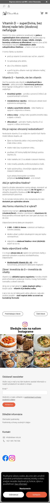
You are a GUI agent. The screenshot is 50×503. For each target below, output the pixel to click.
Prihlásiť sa (9, 405)
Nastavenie (25, 488)
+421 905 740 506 (13, 441)
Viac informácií (21, 484)
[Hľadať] (4, 6)
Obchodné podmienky (10, 419)
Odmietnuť (13, 494)
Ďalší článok (41, 314)
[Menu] (46, 13)
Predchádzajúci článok (13, 314)
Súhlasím (36, 494)
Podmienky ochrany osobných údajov (16, 422)
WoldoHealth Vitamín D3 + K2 (19, 262)
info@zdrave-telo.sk (13, 437)
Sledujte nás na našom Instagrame (25, 330)
